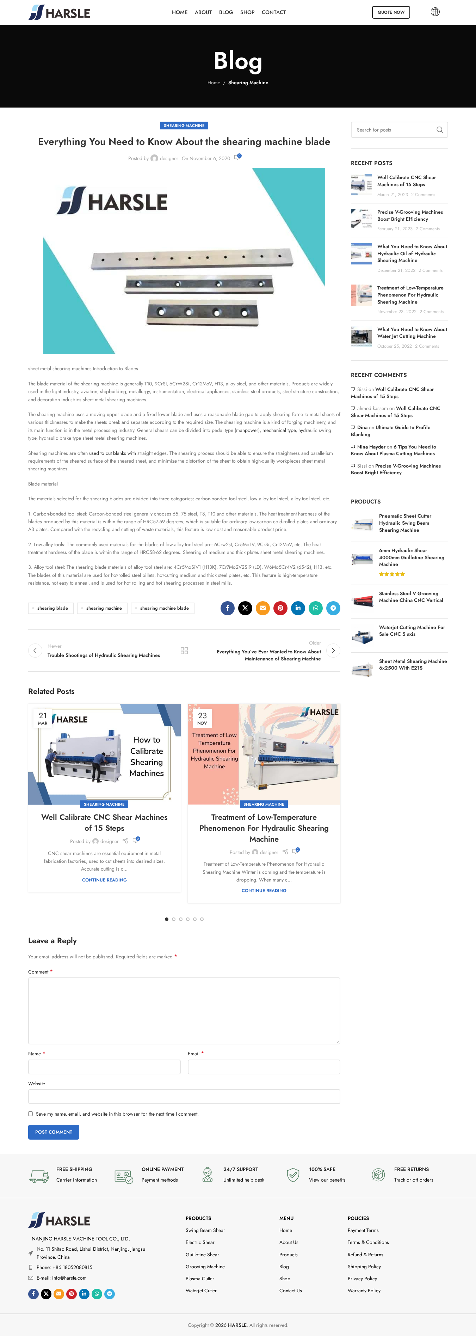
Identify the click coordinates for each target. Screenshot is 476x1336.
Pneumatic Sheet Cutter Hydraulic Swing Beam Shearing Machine (405, 523)
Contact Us (290, 1290)
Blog (284, 1266)
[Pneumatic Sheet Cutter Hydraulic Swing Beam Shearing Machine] (362, 524)
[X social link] (245, 608)
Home (214, 82)
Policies (358, 1218)
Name (36, 1053)
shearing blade (52, 608)
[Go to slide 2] (173, 919)
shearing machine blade (164, 608)
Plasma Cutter (200, 1278)
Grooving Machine (205, 1266)
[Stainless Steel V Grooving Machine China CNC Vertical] (362, 601)
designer (169, 158)
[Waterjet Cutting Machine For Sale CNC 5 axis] (362, 635)
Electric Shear (200, 1242)
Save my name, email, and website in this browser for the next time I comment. (117, 1113)
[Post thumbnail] (361, 186)
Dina (362, 427)
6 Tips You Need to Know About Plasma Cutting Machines (393, 450)
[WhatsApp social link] (316, 608)
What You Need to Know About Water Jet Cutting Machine (412, 333)
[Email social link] (263, 608)
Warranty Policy (364, 1290)
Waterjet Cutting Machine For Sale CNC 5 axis (412, 631)
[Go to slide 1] (166, 919)
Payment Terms (363, 1230)
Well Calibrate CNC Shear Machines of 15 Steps (104, 822)
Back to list (184, 650)
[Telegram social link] (333, 608)
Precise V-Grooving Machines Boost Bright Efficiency (410, 215)
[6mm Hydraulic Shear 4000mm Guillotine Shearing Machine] (362, 563)
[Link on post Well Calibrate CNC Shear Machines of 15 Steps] (104, 754)
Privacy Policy (362, 1278)
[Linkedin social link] (298, 608)
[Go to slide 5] (195, 919)
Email (196, 1053)
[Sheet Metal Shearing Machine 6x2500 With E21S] (362, 669)
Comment (40, 972)
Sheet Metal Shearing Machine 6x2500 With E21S (413, 665)
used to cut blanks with (112, 453)
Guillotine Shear (202, 1254)
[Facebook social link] (228, 608)
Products (198, 1218)
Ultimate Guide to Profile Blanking (391, 431)
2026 (231, 1325)
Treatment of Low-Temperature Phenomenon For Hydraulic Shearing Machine (264, 827)
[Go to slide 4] (188, 919)
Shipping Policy (364, 1266)
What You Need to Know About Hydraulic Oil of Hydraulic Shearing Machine (412, 253)
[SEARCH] (440, 130)
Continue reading (104, 880)
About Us (288, 1242)
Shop (284, 1278)
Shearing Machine (248, 82)
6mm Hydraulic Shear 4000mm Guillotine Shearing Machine (411, 557)
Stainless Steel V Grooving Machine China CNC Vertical (411, 597)
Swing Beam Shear (205, 1230)
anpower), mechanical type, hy (271, 430)
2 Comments (423, 194)
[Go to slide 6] (202, 919)
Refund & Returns (365, 1254)
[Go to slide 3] (181, 919)
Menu (286, 1218)
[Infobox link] (67, 1176)
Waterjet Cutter (201, 1290)
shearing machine (104, 608)
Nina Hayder (371, 446)
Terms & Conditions (368, 1242)
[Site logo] (59, 11)
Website (36, 1083)
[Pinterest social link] (280, 608)
